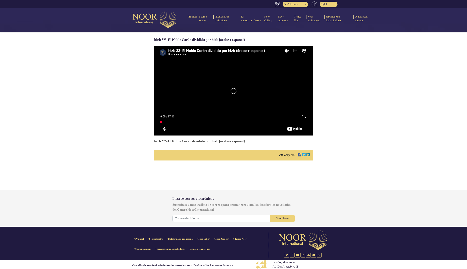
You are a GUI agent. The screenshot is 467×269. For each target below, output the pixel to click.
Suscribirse (282, 218)
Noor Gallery (268, 18)
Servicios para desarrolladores (333, 18)
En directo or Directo (251, 18)
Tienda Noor (297, 18)
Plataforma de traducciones (222, 18)
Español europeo (291, 4)
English (324, 4)
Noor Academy (283, 18)
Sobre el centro (203, 18)
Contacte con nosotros (361, 18)
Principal (192, 16)
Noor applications (314, 18)
